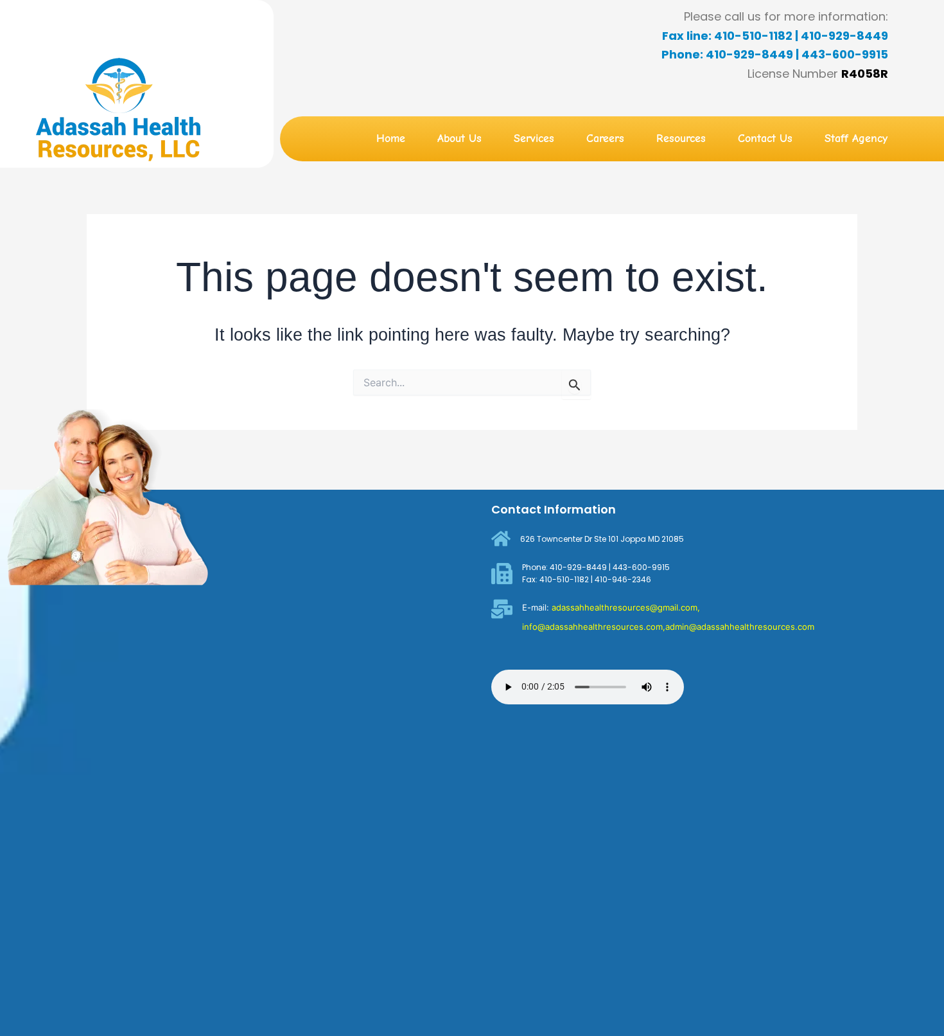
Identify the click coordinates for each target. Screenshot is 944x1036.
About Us (459, 138)
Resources (681, 138)
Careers (605, 138)
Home (390, 138)
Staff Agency (856, 138)
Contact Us (765, 138)
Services (534, 138)
